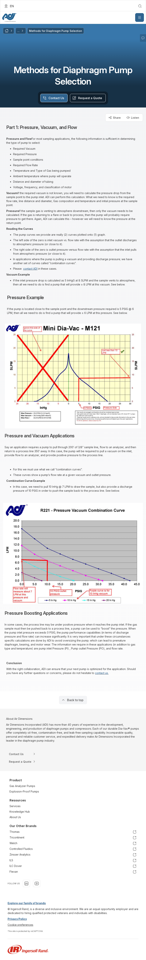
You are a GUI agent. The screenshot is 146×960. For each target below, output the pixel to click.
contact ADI (30, 268)
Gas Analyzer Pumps (22, 786)
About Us (15, 817)
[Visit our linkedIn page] (26, 883)
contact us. (102, 673)
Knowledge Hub (20, 811)
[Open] (139, 17)
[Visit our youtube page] (36, 883)
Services (15, 806)
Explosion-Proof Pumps (24, 791)
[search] (140, 6)
